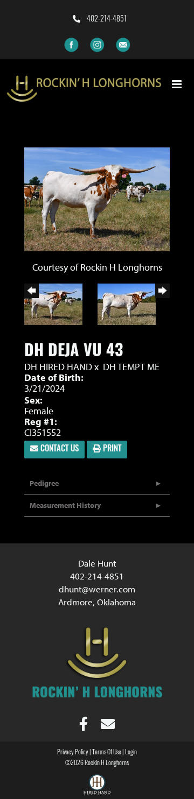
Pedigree (44, 483)
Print (111, 450)
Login (131, 752)
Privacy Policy (72, 752)
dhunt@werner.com (97, 589)
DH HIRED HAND (58, 366)
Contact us (58, 450)
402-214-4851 (106, 20)
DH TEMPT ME (131, 366)
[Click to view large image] (97, 198)
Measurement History (65, 505)
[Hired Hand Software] (97, 786)
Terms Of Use (106, 752)
